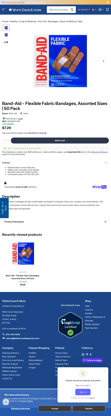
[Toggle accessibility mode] (107, 2)
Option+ (32, 356)
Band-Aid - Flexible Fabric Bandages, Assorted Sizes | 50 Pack (23, 277)
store (20, 118)
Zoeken (72, 9)
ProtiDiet (32, 353)
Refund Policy (61, 360)
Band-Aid (13, 113)
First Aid (42, 21)
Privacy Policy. (26, 401)
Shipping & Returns (99, 152)
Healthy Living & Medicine (23, 21)
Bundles (88, 313)
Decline (88, 408)
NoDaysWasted (35, 360)
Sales (87, 306)
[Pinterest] (87, 354)
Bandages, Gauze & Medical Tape (65, 21)
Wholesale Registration (12, 367)
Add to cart (60, 140)
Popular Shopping (39, 347)
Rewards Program (10, 364)
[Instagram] (83, 354)
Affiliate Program (9, 371)
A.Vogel (32, 367)
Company (7, 347)
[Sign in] (101, 10)
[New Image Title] (70, 305)
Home (5, 21)
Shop (88, 301)
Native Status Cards (11, 375)
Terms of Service (62, 356)
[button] (8, 138)
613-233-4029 (13, 334)
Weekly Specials (92, 324)
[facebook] (90, 354)
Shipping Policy (62, 364)
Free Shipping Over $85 (14, 2)
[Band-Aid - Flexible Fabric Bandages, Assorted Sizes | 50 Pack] (22, 253)
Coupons (89, 309)
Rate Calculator (9, 356)
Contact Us (7, 378)
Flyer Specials (91, 328)
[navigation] (6, 28)
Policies (59, 347)
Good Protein (34, 364)
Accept (55, 408)
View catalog (3, 10)
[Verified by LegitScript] (70, 325)
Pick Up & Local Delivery (13, 360)
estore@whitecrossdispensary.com (22, 338)
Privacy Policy (61, 353)
